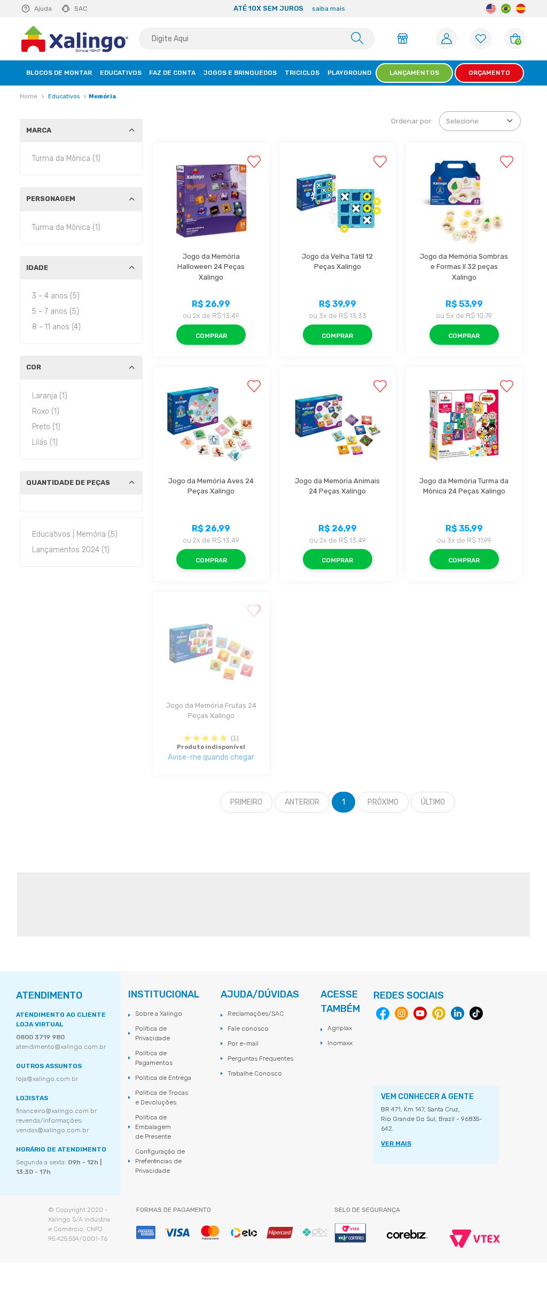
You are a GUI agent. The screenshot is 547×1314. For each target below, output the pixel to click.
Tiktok (476, 1013)
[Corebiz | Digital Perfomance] (407, 1235)
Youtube (420, 1013)
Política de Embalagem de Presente (153, 1127)
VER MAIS (396, 1143)
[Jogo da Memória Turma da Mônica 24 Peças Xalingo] (464, 425)
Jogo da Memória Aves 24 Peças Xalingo (211, 486)
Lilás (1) (45, 442)
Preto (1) (46, 426)
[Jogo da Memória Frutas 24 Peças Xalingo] (211, 650)
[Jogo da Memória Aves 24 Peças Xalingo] (211, 425)
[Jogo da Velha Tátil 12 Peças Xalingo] (338, 200)
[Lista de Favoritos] (480, 39)
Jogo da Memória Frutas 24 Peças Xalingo (211, 710)
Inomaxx (340, 1043)
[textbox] (257, 39)
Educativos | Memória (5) (75, 534)
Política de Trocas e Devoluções (161, 1097)
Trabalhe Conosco (255, 1073)
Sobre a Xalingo (158, 1013)
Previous (104, 8)
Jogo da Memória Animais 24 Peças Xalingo (338, 486)
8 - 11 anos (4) (56, 326)
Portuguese (506, 8)
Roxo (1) (45, 411)
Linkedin (457, 1013)
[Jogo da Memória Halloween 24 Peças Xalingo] (211, 200)
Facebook (382, 1013)
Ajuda (43, 8)
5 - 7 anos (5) (55, 311)
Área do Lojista (404, 38)
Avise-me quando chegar (211, 757)
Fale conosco (248, 1028)
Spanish (521, 8)
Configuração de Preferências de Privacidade (160, 1161)
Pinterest (438, 1013)
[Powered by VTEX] (475, 1239)
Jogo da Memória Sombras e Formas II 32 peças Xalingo (465, 266)
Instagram (401, 1013)
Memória (102, 96)
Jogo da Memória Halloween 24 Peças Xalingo (211, 266)
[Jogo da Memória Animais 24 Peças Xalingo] (338, 425)
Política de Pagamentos (154, 1057)
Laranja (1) (49, 395)
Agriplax (339, 1028)
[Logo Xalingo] (74, 39)
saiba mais (328, 8)
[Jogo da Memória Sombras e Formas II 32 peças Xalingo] (464, 200)
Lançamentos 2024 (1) (71, 549)
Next (474, 8)
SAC (80, 8)
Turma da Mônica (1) (66, 158)
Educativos (64, 96)
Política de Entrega (163, 1077)
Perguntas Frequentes (260, 1058)
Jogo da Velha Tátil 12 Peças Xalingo (338, 261)
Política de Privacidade (152, 1033)
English (491, 8)
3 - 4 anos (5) (56, 295)
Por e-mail (243, 1043)
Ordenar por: (412, 121)
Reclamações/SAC (256, 1013)
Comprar (211, 335)
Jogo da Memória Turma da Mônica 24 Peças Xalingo (464, 486)
